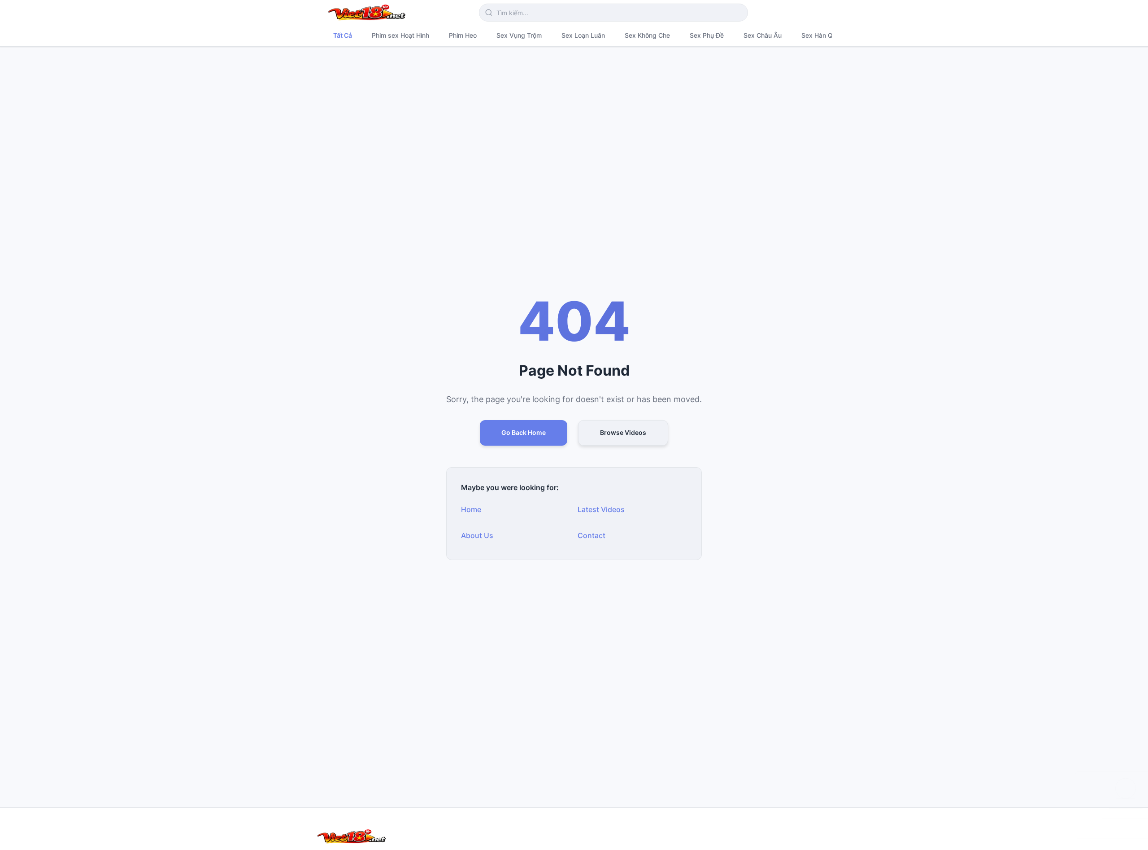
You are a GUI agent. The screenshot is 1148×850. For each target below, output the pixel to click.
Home (471, 509)
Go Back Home (523, 432)
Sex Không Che (647, 35)
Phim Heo (463, 35)
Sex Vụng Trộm (519, 35)
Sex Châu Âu (763, 35)
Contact (591, 535)
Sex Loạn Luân (583, 35)
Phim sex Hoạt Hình (400, 35)
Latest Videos (601, 509)
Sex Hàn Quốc (822, 35)
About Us (477, 535)
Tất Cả (342, 35)
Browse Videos (623, 432)
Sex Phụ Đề (707, 35)
